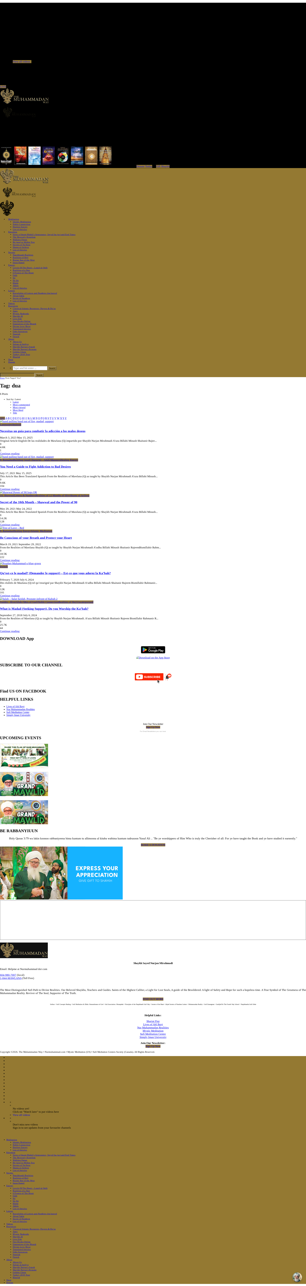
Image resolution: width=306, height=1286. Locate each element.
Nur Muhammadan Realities (20, 709)
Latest (16, 402)
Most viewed (19, 407)
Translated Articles (22, 329)
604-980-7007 (8, 974)
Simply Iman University (18, 715)
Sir (14, 278)
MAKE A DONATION (153, 844)
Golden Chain (19, 352)
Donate (11, 362)
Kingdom (12, 232)
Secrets (11, 252)
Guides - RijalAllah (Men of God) (19, 602)
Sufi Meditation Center (17, 712)
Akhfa (15, 285)
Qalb (15, 275)
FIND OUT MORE (153, 999)
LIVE (3, 86)
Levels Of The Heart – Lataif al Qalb (30, 267)
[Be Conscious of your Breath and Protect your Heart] (12, 527)
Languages (6, 424)
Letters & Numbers (25, 495)
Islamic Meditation (22, 222)
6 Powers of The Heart (23, 273)
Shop (10, 359)
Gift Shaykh (163, 166)
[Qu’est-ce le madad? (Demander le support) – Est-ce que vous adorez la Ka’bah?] (20, 563)
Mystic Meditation (153, 1030)
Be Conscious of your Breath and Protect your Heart (36, 537)
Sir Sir (16, 280)
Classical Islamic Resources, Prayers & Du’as (34, 308)
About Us (17, 341)
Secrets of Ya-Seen (21, 244)
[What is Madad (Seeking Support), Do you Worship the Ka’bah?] (29, 598)
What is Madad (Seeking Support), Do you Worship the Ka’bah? (44, 608)
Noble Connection (21, 224)
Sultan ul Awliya (21, 344)
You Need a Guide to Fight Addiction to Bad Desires (35, 466)
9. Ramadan (6, 459)
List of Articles (20, 229)
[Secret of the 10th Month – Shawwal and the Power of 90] (18, 492)
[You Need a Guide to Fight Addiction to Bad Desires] (27, 456)
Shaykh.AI (18, 316)
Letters (11, 290)
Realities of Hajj (21, 257)
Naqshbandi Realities (23, 255)
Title (15, 413)
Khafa (15, 283)
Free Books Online (22, 321)
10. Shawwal (7, 495)
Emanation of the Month (24, 324)
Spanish (16, 334)
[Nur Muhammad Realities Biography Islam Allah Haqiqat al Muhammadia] (153, 112)
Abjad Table (18, 296)
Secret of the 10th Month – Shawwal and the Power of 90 (38, 502)
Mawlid (16, 357)
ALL (2, 418)
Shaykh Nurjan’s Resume (24, 349)
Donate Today (144, 166)
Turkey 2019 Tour (21, 354)
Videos (11, 303)
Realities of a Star (21, 270)
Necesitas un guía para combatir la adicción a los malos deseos (42, 431)
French (16, 336)
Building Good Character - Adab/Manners (36, 459)
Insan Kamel (19, 262)
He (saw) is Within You (24, 242)
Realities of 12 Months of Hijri (53, 495)
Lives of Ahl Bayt (15, 706)
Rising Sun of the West (24, 260)
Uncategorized (85, 602)
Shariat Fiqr (153, 1021)
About (11, 339)
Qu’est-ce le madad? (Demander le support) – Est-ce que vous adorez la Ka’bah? (55, 573)
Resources (13, 306)
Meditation (13, 219)
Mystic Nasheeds (21, 313)
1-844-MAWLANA (11, 978)
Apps (15, 311)
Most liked (18, 410)
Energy (11, 265)
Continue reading (10, 453)
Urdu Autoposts (20, 331)
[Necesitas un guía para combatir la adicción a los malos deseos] (27, 421)
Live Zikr (17, 318)
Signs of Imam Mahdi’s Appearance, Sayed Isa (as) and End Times (44, 234)
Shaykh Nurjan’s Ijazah (24, 347)
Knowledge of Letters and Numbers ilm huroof (35, 293)
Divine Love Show (21, 326)
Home (2, 378)
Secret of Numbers (21, 298)
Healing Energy (20, 227)
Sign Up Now (153, 727)
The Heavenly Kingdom (24, 237)
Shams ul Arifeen (21, 247)
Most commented (21, 404)
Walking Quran (20, 239)
